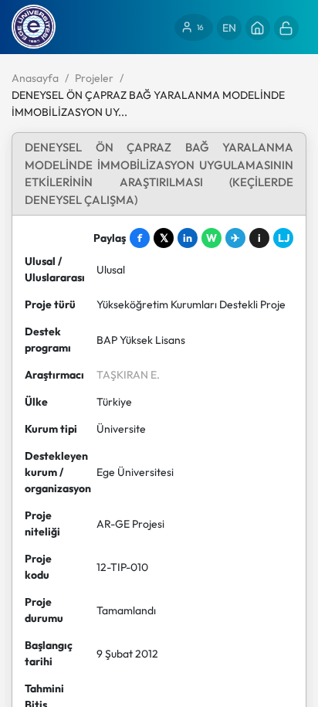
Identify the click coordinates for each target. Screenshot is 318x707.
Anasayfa (35, 78)
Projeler (94, 78)
